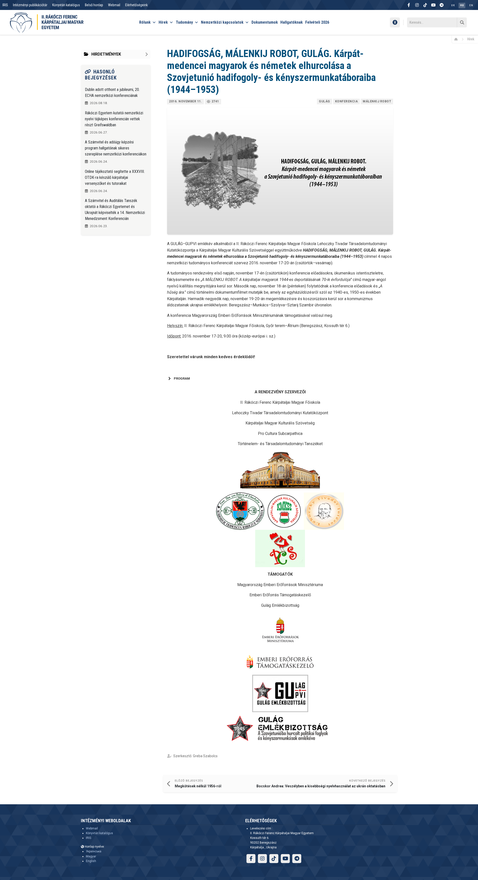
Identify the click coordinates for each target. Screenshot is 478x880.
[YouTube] (433, 4)
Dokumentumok (264, 22)
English (91, 861)
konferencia (346, 101)
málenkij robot (377, 101)
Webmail (114, 5)
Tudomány (184, 22)
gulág (324, 101)
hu (462, 5)
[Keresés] (462, 22)
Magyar (91, 856)
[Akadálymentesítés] (395, 22)
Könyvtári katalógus (66, 5)
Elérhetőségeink (136, 5)
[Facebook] (408, 4)
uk (453, 5)
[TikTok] (425, 4)
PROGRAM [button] (182, 378)
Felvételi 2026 (317, 22)
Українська (93, 851)
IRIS (5, 5)
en (471, 5)
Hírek (163, 22)
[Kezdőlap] (458, 39)
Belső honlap (94, 5)
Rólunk (145, 22)
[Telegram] (441, 4)
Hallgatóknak (291, 22)
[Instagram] (417, 4)
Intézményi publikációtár (30, 5)
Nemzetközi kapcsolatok (222, 22)
